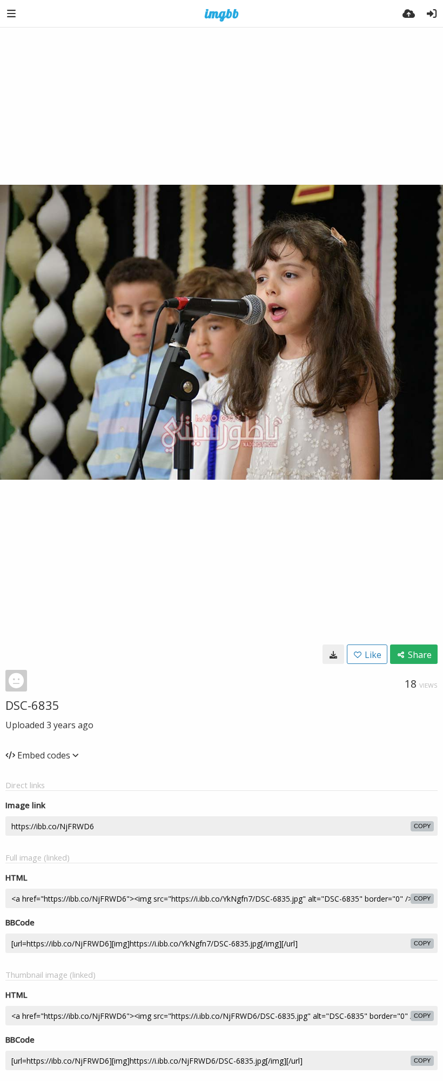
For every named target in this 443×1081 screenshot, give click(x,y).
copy (422, 826)
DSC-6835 (32, 705)
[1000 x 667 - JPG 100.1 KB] (333, 654)
